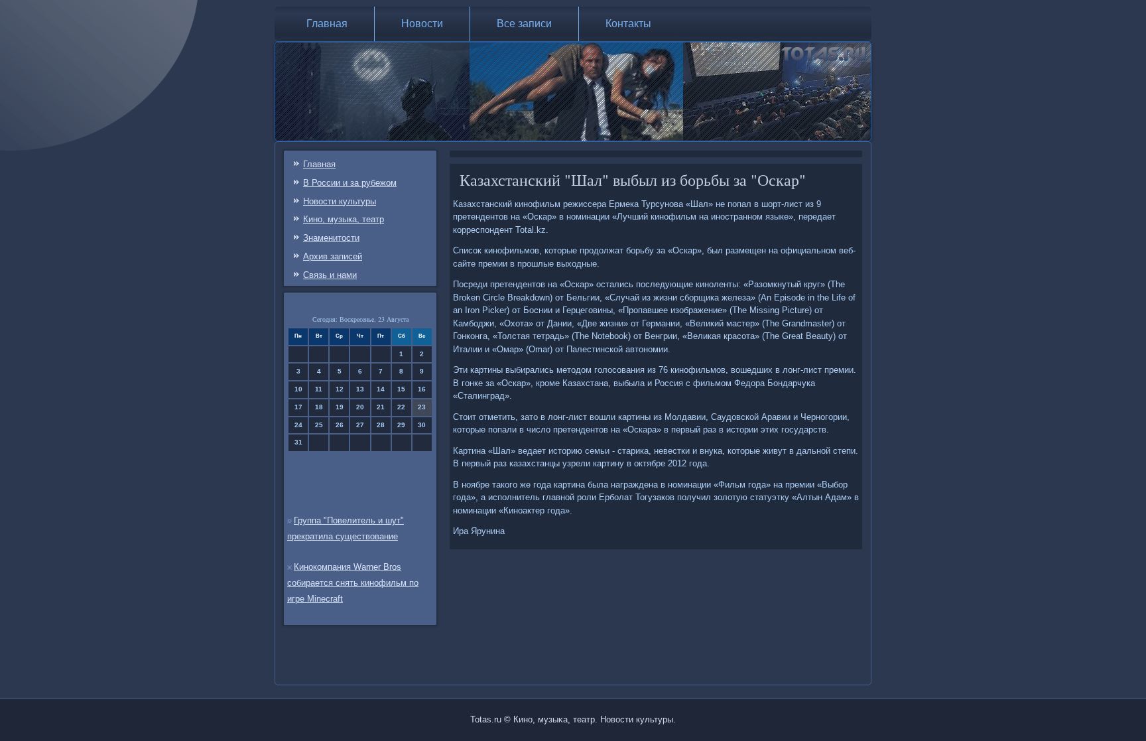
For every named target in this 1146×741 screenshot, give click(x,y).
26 (340, 425)
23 (422, 407)
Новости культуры (339, 201)
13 (360, 389)
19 (340, 407)
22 (401, 407)
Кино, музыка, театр (343, 219)
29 (401, 425)
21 (381, 407)
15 (401, 389)
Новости (422, 23)
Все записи (524, 23)
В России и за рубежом (350, 183)
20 (360, 407)
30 (422, 425)
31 (298, 442)
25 (319, 425)
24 (298, 425)
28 (381, 425)
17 (298, 407)
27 (360, 425)
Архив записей (332, 256)
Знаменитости (331, 238)
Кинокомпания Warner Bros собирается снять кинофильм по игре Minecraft (352, 583)
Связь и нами (330, 275)
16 (422, 389)
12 (340, 389)
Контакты (628, 23)
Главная (327, 23)
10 (298, 389)
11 (318, 389)
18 (319, 407)
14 (381, 389)
